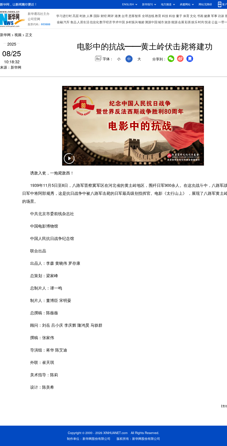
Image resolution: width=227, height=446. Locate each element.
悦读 (208, 22)
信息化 (94, 22)
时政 (83, 15)
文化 (193, 15)
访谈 (221, 15)
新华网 (5, 35)
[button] (69, 161)
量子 (179, 15)
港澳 (118, 15)
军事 (214, 15)
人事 (89, 15)
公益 (214, 22)
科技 (165, 15)
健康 (207, 15)
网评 (111, 15)
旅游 (167, 22)
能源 (174, 22)
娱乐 (194, 22)
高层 (75, 15)
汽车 (66, 22)
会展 (181, 22)
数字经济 (106, 22)
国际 (97, 15)
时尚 (201, 22)
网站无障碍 (205, 4)
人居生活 (83, 22)
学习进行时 (64, 15)
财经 (104, 15)
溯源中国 (151, 22)
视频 (18, 35)
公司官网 (34, 19)
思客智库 (135, 15)
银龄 (141, 22)
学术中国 (118, 22)
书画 (200, 15)
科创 (172, 15)
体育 (186, 15)
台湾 (124, 15)
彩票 (188, 22)
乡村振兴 (131, 22)
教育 (158, 15)
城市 (161, 22)
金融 (60, 22)
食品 (73, 22)
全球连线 (148, 15)
